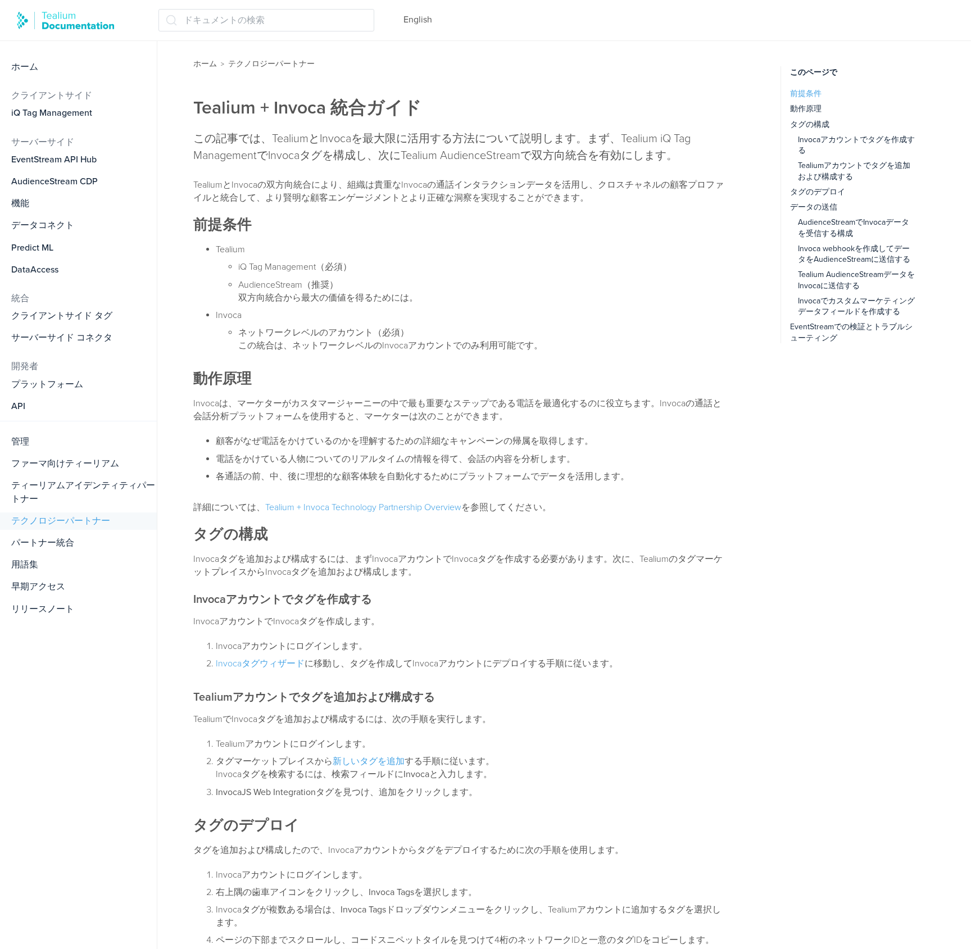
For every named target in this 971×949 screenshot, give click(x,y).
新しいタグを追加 (369, 761)
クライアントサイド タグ (61, 315)
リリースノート (42, 609)
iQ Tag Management (51, 113)
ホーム (24, 66)
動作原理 (806, 108)
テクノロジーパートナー (60, 520)
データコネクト (42, 225)
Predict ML (32, 247)
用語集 (24, 564)
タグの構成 (809, 124)
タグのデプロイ (817, 192)
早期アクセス (38, 586)
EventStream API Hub (54, 159)
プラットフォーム (47, 384)
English (417, 19)
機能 (20, 203)
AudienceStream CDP (54, 181)
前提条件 (806, 93)
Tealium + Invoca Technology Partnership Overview (363, 507)
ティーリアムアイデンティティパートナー (83, 492)
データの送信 (813, 207)
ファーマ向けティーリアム (65, 463)
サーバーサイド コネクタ (61, 337)
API (18, 406)
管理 (20, 441)
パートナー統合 (42, 542)
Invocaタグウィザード (260, 663)
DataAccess (34, 269)
